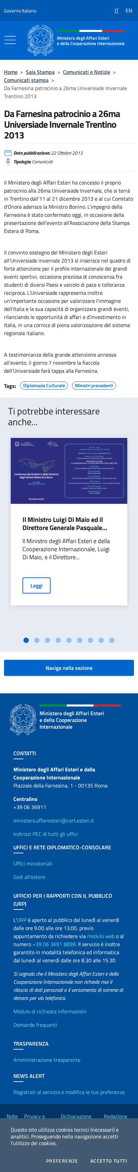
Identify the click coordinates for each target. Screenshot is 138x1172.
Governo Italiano (20, 10)
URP (21, 920)
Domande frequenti (35, 1025)
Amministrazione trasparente (46, 1060)
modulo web (101, 936)
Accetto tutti (108, 1161)
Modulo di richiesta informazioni (49, 1011)
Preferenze (62, 1161)
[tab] (26, 640)
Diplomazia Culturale (44, 384)
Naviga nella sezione (69, 668)
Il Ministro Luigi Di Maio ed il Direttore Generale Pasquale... (64, 524)
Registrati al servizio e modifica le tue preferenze (69, 1092)
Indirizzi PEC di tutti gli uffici (45, 834)
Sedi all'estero (29, 877)
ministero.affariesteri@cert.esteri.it (53, 820)
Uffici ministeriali (32, 863)
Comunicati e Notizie (86, 72)
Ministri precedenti (94, 384)
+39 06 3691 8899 (54, 944)
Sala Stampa (40, 72)
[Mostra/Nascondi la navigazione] (10, 40)
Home (10, 72)
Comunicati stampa (26, 80)
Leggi (36, 585)
